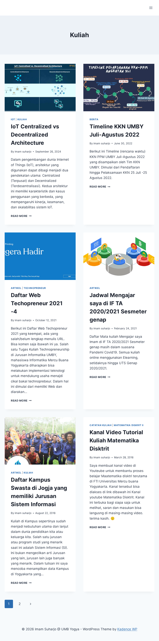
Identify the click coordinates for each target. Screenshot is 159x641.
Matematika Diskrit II (128, 425)
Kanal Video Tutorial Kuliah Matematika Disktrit (116, 440)
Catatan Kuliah (100, 425)
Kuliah (22, 119)
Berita (94, 119)
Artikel (16, 288)
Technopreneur (35, 288)
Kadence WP (127, 629)
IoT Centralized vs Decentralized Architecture (35, 134)
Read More (21, 215)
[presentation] (40, 87)
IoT (13, 119)
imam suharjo (23, 151)
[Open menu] (150, 8)
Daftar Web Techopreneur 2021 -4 (37, 303)
